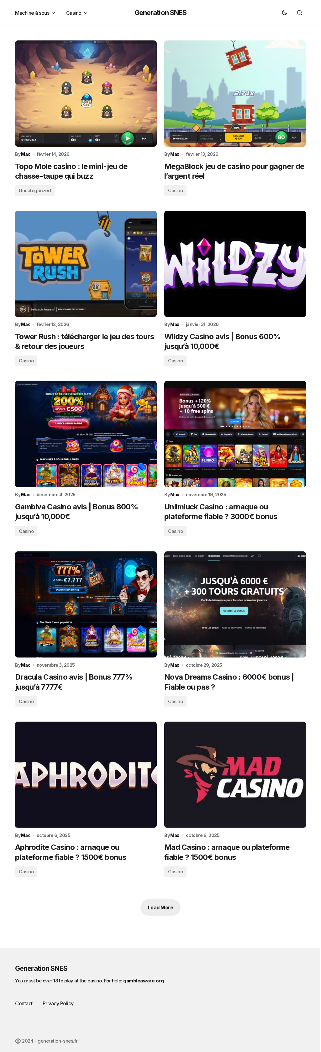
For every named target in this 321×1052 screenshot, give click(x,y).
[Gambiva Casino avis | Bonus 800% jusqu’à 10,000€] (86, 434)
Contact (24, 1003)
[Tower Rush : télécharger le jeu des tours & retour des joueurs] (86, 264)
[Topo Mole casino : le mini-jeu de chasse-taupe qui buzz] (86, 93)
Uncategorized (35, 190)
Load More (160, 907)
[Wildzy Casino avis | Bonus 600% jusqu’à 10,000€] (235, 264)
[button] (284, 12)
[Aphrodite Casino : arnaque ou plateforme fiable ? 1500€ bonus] (86, 775)
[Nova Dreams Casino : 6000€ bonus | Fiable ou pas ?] (235, 604)
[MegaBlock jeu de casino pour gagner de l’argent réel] (235, 93)
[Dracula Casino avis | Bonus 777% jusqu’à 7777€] (86, 604)
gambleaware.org (143, 981)
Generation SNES (160, 12)
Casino (175, 190)
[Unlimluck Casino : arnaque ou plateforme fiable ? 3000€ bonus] (235, 434)
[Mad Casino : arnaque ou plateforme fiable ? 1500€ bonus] (235, 775)
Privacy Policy (58, 1003)
